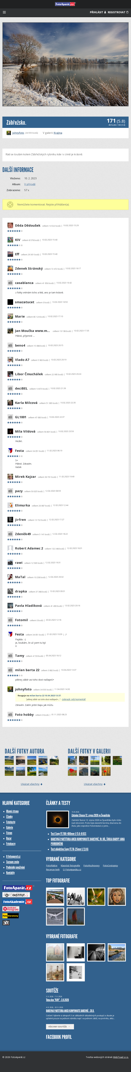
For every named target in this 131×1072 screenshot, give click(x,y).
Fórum (9, 833)
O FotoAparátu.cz (72, 869)
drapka (21, 591)
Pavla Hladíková (28, 606)
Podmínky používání (15, 867)
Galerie (9, 827)
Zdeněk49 (23, 534)
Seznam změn (12, 862)
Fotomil (21, 620)
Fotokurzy (10, 844)
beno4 (20, 345)
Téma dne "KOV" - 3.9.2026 (57, 1000)
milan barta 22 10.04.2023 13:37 (45, 695)
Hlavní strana (12, 811)
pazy (19, 491)
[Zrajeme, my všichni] (106, 771)
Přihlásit (97, 12)
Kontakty (10, 873)
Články (9, 816)
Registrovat (117, 12)
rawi (19, 563)
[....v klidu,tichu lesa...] (106, 760)
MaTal (20, 577)
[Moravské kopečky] (94, 771)
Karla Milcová (26, 403)
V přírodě (29, 184)
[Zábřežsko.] (20, 771)
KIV (17, 240)
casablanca (24, 283)
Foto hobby (24, 715)
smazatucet (24, 302)
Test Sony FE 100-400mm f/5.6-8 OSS (68, 834)
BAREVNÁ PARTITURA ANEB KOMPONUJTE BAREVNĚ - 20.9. (70, 1011)
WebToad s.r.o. (121, 1057)
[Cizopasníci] (83, 760)
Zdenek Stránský (29, 268)
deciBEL (21, 388)
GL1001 (20, 417)
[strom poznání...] (94, 760)
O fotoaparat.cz (13, 856)
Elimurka (22, 505)
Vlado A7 (22, 360)
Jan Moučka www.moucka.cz (33, 331)
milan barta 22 (27, 670)
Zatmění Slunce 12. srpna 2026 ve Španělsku (91, 815)
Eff (17, 254)
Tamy (19, 656)
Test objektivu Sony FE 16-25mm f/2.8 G (69, 849)
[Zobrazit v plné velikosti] (65, 64)
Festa (19, 451)
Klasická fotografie (70, 865)
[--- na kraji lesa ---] (117, 760)
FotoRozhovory (91, 865)
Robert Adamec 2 (29, 548)
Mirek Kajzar (25, 477)
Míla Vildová (25, 431)
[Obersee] (72, 760)
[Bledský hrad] (83, 771)
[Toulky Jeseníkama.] (20, 760)
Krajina (58, 133)
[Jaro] (72, 771)
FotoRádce (51, 865)
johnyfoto (18, 133)
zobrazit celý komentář (74, 699)
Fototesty (10, 822)
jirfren (20, 520)
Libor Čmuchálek (29, 374)
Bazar (9, 838)
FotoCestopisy (110, 865)
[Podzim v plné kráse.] (43, 760)
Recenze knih (53, 869)
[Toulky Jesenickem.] (9, 760)
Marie (20, 316)
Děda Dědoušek (27, 225)
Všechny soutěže (58, 1026)
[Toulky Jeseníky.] (54, 760)
